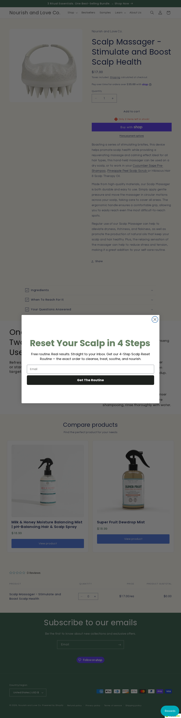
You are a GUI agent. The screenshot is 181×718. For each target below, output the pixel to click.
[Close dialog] (155, 319)
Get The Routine (90, 380)
